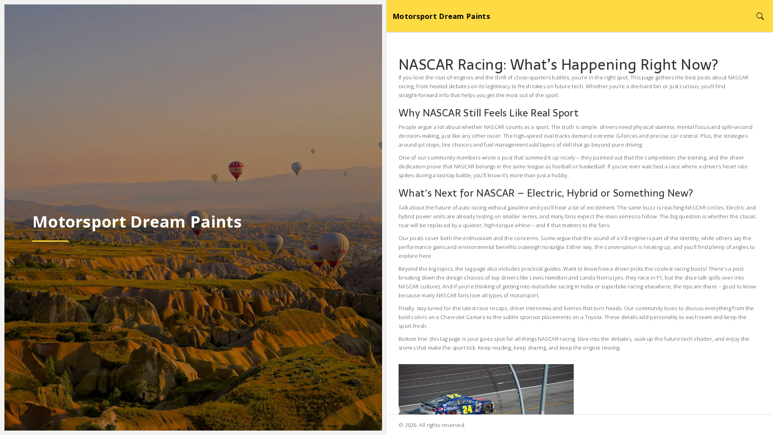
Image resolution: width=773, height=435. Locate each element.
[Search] (760, 16)
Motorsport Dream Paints (441, 16)
